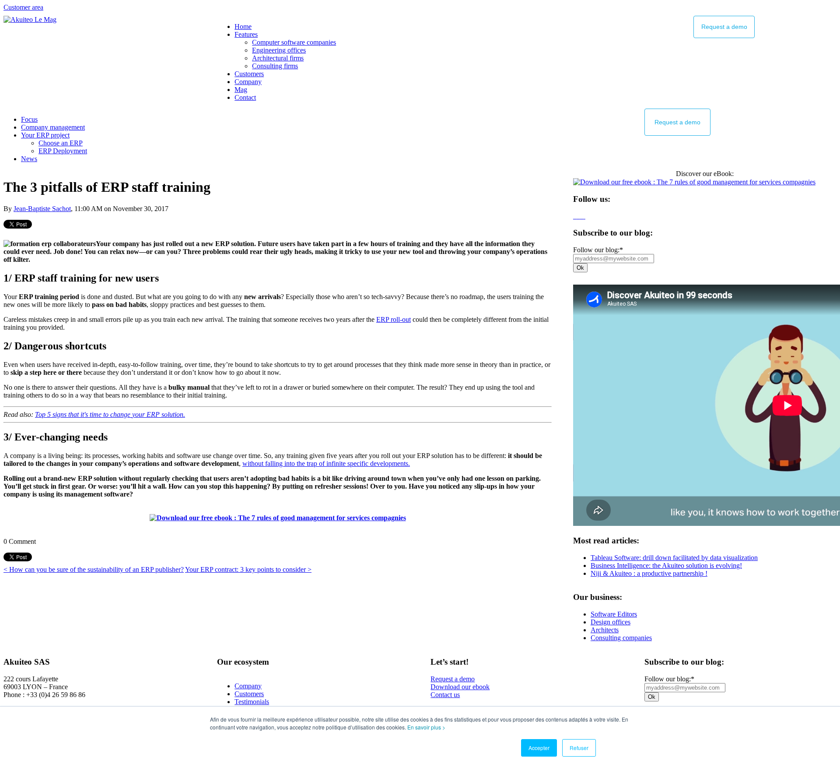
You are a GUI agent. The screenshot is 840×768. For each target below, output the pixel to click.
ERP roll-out (393, 319)
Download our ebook (460, 686)
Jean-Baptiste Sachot (42, 208)
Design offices (610, 622)
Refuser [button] (579, 747)
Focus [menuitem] (29, 119)
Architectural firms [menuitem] (278, 58)
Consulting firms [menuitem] (275, 66)
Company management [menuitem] (53, 127)
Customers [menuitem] (249, 74)
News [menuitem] (29, 158)
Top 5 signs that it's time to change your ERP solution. (110, 414)
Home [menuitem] (243, 26)
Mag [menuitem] (240, 89)
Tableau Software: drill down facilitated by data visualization (674, 557)
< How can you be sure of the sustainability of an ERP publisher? (94, 569)
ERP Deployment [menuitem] (62, 151)
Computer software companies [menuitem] (294, 42)
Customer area (23, 7)
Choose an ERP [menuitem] (60, 143)
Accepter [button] (539, 747)
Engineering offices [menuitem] (279, 50)
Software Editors (614, 614)
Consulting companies (621, 637)
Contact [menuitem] (245, 97)
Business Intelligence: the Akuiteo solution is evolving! (666, 565)
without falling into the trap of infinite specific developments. (326, 463)
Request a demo (452, 679)
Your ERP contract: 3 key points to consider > (248, 569)
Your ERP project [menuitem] (45, 135)
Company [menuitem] (248, 81)
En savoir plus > (426, 727)
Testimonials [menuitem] (251, 701)
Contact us (445, 694)
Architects (605, 630)
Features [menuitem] (246, 34)
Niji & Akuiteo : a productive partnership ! (649, 573)
